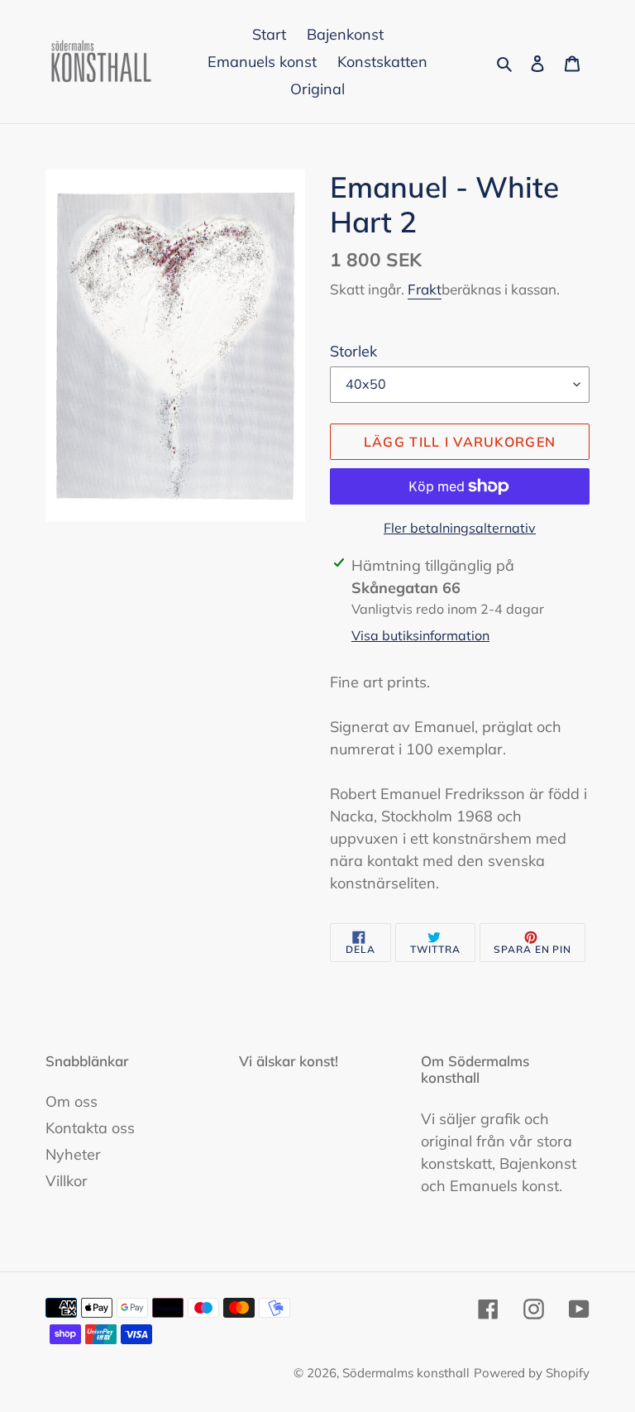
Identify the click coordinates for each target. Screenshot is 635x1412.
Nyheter (73, 1154)
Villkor (66, 1180)
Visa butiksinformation (420, 635)
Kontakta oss (90, 1127)
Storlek (353, 351)
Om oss (71, 1101)
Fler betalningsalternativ (460, 527)
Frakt (425, 289)
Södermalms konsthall (406, 1373)
